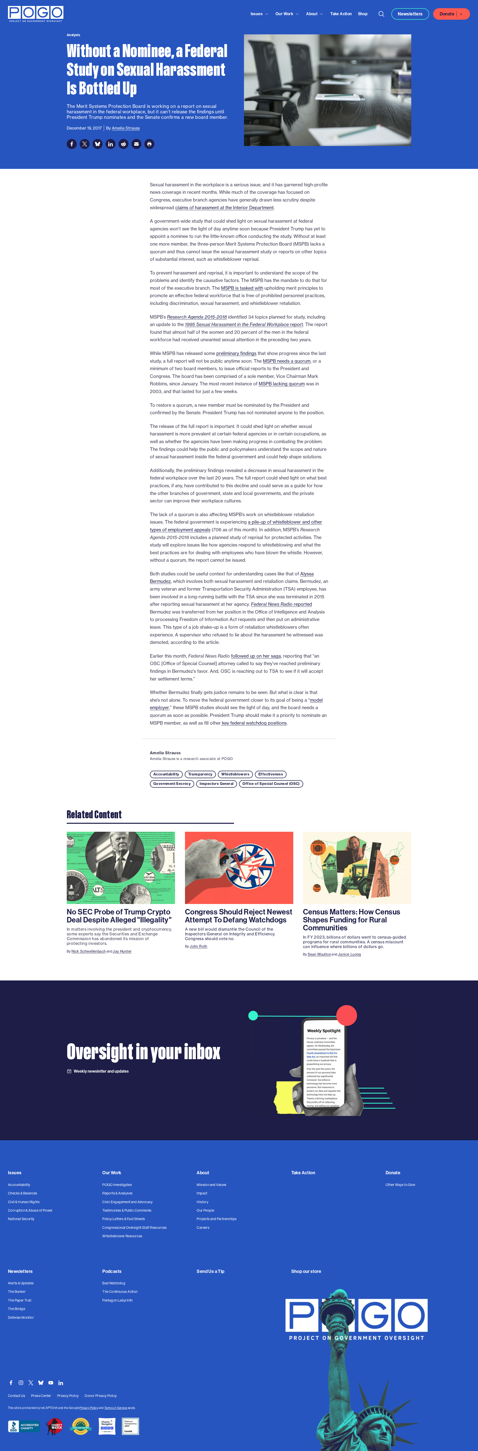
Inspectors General (217, 783)
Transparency (200, 774)
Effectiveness (270, 774)
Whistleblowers (235, 774)
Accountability (166, 774)
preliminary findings (236, 353)
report (244, 324)
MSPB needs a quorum (286, 361)
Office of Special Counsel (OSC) (270, 783)
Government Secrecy (172, 783)
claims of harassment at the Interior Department (224, 207)
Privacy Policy (88, 1408)
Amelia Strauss (165, 752)
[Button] (381, 14)
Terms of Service (115, 1408)
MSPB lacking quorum (282, 383)
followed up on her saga (256, 656)
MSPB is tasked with (242, 288)
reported (281, 604)
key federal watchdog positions (254, 723)
